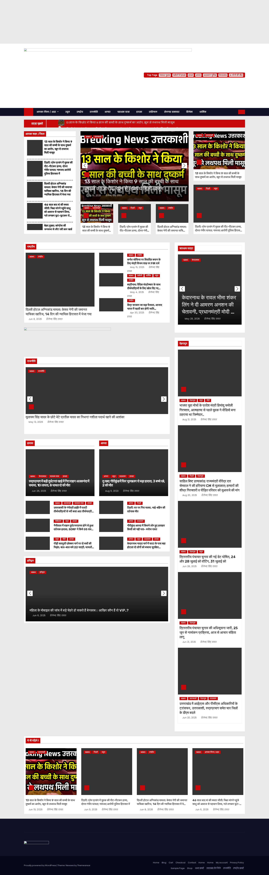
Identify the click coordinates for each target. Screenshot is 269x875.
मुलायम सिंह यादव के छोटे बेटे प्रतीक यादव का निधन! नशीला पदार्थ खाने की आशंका (75, 417)
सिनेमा (189, 111)
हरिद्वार (42, 572)
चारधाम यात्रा (123, 111)
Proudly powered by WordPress (40, 865)
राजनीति (94, 111)
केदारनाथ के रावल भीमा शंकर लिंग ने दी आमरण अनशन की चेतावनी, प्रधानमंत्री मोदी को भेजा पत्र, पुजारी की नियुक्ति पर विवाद (209, 311)
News (88, 137)
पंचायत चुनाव (164, 75)
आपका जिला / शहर (47, 111)
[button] (236, 112)
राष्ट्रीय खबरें (238, 868)
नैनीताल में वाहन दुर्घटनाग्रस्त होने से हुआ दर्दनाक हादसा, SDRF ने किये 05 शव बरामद (73, 529)
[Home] (28, 112)
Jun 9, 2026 (91, 809)
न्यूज (67, 111)
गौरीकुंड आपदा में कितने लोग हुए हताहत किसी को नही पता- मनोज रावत (146, 527)
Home (156, 862)
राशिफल (153, 111)
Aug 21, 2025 (189, 419)
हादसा (190, 75)
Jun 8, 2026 (35, 319)
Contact (192, 862)
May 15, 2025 (137, 267)
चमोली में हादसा (179, 75)
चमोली (139, 275)
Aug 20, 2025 (190, 495)
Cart (171, 862)
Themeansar (83, 865)
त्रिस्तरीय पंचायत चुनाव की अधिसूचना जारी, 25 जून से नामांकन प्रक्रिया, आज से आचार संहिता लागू (208, 632)
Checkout (180, 862)
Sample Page (178, 868)
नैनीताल (58, 521)
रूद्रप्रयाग (122, 476)
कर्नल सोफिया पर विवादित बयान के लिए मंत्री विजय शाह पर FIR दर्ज (143, 261)
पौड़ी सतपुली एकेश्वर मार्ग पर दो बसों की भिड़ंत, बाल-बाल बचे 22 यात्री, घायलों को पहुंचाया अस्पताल (73, 547)
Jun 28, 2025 (190, 566)
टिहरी (133, 208)
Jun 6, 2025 (39, 615)
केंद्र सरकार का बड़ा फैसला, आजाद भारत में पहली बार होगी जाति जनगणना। (144, 308)
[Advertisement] (93, 22)
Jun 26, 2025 (39, 490)
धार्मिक (203, 111)
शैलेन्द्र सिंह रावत (113, 195)
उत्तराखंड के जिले (213, 868)
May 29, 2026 (193, 318)
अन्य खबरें (199, 868)
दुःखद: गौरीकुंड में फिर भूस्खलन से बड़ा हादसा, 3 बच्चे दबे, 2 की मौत (133, 483)
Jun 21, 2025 (189, 641)
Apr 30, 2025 (137, 312)
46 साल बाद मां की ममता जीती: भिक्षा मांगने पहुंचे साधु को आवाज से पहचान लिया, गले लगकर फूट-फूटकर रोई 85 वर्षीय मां (57, 212)
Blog (164, 862)
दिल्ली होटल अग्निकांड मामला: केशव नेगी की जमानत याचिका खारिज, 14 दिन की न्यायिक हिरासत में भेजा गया (58, 189)
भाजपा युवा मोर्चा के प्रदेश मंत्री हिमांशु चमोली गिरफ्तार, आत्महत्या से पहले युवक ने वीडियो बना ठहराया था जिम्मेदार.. (207, 410)
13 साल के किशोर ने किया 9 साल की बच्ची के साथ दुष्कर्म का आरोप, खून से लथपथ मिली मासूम (58, 147)
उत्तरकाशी (97, 137)
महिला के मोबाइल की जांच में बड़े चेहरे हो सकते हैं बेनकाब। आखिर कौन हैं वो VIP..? (79, 610)
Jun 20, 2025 (190, 717)
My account (222, 862)
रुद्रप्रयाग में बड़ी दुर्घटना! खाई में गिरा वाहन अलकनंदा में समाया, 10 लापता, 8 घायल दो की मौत (59, 483)
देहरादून (192, 400)
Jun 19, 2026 (94, 195)
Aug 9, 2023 (112, 490)
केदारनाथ (223, 75)
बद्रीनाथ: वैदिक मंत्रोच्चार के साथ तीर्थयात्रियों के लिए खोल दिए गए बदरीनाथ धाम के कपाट (143, 288)
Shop (189, 868)
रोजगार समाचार (171, 111)
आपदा (198, 75)
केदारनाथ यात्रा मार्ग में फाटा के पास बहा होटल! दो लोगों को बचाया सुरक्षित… (146, 545)
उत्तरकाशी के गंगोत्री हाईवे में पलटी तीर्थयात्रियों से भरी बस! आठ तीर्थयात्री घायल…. (73, 511)
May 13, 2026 (36, 422)
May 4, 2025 (137, 292)
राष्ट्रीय (80, 111)
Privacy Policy (237, 862)
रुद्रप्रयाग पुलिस (210, 75)
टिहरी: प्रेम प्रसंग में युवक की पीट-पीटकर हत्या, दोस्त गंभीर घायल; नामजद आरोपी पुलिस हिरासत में (58, 168)
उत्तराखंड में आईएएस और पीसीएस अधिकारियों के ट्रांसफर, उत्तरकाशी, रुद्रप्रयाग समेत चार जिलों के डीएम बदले (208, 708)
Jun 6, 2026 (202, 809)
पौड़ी (64, 539)
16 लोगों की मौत (236, 75)
